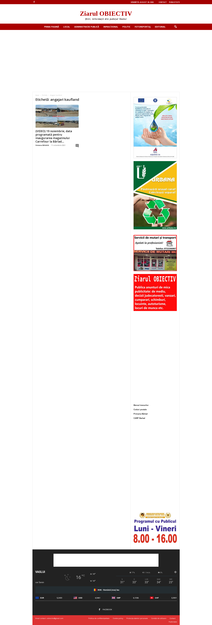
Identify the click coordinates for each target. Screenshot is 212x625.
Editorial (160, 26)
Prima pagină (51, 26)
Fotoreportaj (143, 26)
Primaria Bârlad (141, 414)
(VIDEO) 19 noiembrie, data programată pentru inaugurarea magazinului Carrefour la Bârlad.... (53, 136)
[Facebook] (34, 2)
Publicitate (174, 2)
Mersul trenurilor (141, 405)
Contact (163, 2)
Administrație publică (86, 26)
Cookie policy (118, 618)
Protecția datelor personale (137, 618)
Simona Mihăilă (42, 145)
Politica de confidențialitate (98, 618)
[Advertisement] (106, 51)
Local (66, 26)
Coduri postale (140, 409)
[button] (175, 27)
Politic (126, 26)
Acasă (37, 95)
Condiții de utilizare (158, 618)
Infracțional (110, 26)
